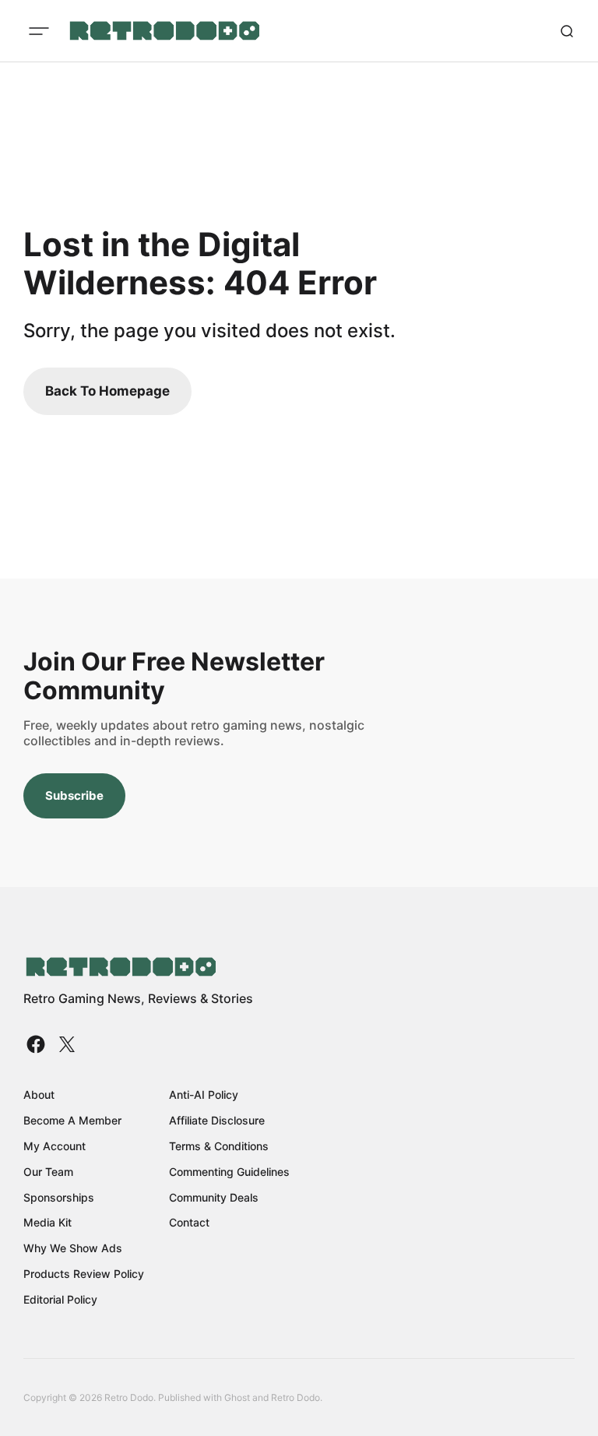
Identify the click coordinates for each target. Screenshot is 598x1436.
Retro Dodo (295, 1397)
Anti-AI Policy (203, 1094)
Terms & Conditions (219, 1146)
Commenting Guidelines (229, 1171)
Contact (189, 1222)
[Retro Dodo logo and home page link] (164, 31)
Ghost (237, 1397)
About (39, 1094)
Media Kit (47, 1222)
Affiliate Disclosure (217, 1120)
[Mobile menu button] (39, 31)
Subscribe (74, 795)
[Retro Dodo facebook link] (37, 1044)
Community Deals (214, 1197)
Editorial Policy (60, 1299)
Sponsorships (58, 1197)
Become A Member (72, 1120)
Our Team (48, 1171)
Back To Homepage (107, 391)
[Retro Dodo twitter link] (65, 1044)
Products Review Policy (83, 1273)
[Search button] (567, 31)
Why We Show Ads (72, 1248)
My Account (54, 1146)
